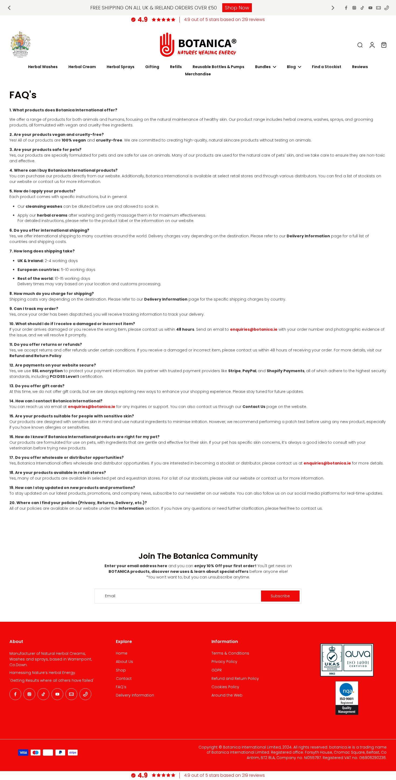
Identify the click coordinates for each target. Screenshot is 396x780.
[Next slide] (333, 8)
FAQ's (121, 687)
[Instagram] (354, 8)
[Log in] (372, 44)
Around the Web (226, 695)
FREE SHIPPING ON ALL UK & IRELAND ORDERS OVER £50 (153, 7)
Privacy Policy (224, 661)
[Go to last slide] (9, 8)
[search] (360, 44)
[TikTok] (362, 8)
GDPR (216, 670)
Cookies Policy (225, 687)
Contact (124, 678)
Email (110, 596)
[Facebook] (346, 8)
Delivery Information (135, 695)
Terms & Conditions (230, 653)
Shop (121, 670)
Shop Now (237, 7)
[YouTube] (370, 8)
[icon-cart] (384, 44)
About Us (124, 661)
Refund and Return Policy (235, 678)
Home (121, 653)
